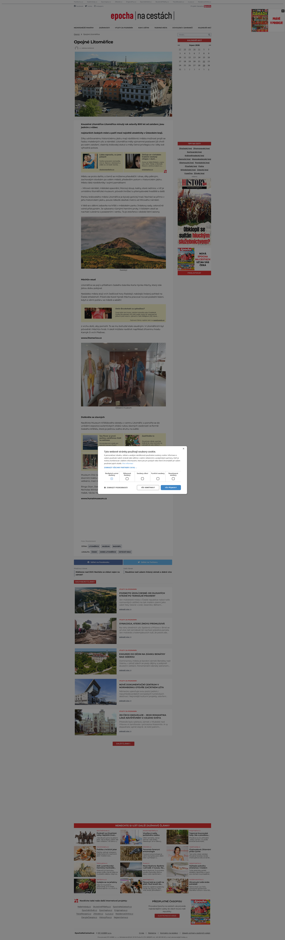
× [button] (183, 448)
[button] (142, 467)
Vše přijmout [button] (171, 487)
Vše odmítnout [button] (148, 487)
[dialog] (142, 470)
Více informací (127, 463)
